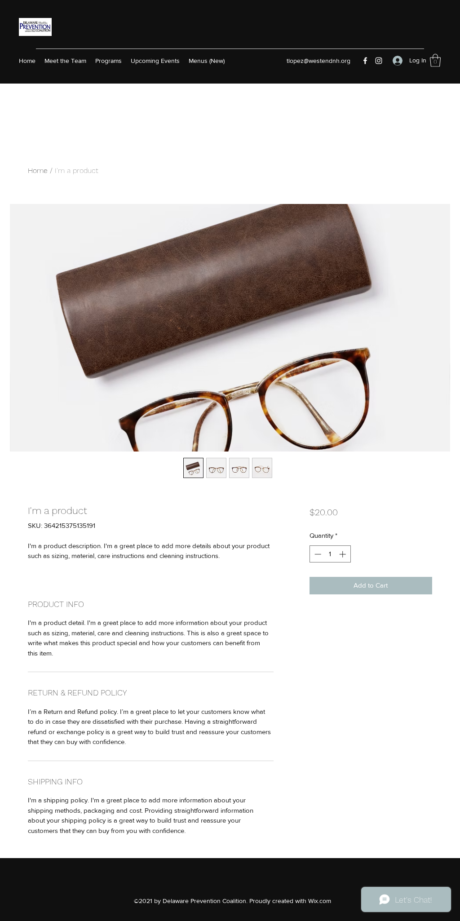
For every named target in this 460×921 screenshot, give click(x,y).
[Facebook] (365, 60)
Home (38, 170)
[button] (435, 60)
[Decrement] (317, 554)
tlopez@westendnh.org (318, 60)
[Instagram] (378, 60)
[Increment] (343, 554)
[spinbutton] (330, 554)
